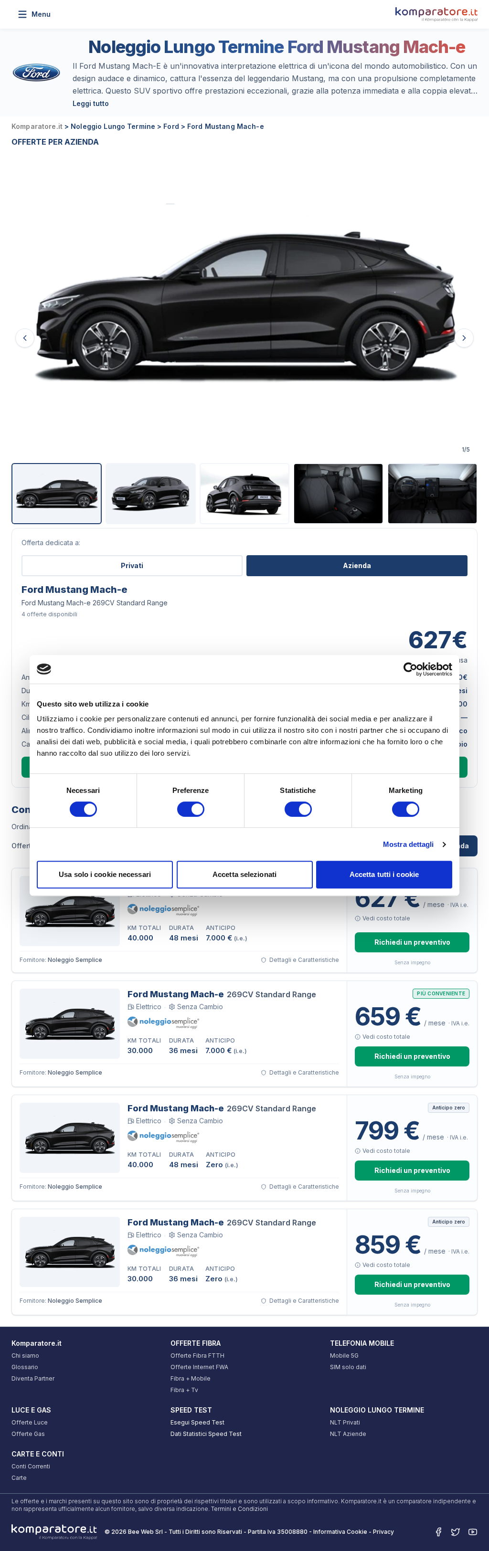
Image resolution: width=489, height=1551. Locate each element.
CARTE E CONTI (37, 1454)
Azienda (357, 565)
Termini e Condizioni (239, 1508)
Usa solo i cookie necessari (105, 874)
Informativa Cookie (340, 1531)
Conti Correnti (30, 1466)
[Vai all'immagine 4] (338, 494)
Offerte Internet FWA (199, 1367)
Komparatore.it (36, 1343)
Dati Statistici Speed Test (206, 1433)
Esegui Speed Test (197, 1422)
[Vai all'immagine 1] (56, 494)
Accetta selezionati (244, 874)
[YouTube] (473, 1532)
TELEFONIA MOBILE (362, 1343)
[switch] (190, 809)
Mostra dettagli (408, 844)
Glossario (24, 1367)
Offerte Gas (28, 1433)
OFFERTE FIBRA (195, 1343)
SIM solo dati (348, 1367)
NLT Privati (345, 1422)
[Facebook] (438, 1532)
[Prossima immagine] (464, 338)
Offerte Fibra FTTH (197, 1355)
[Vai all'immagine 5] (432, 494)
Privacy (383, 1531)
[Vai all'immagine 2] (151, 494)
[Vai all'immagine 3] (245, 494)
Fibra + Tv (184, 1389)
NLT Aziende (348, 1433)
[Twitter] (455, 1532)
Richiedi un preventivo (412, 942)
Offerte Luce (29, 1422)
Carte (19, 1477)
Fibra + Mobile (190, 1378)
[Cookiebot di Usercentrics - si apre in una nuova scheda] (410, 669)
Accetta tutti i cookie (384, 874)
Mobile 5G (344, 1355)
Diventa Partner (32, 1378)
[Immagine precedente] (24, 338)
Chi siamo (25, 1355)
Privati (132, 565)
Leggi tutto (91, 103)
